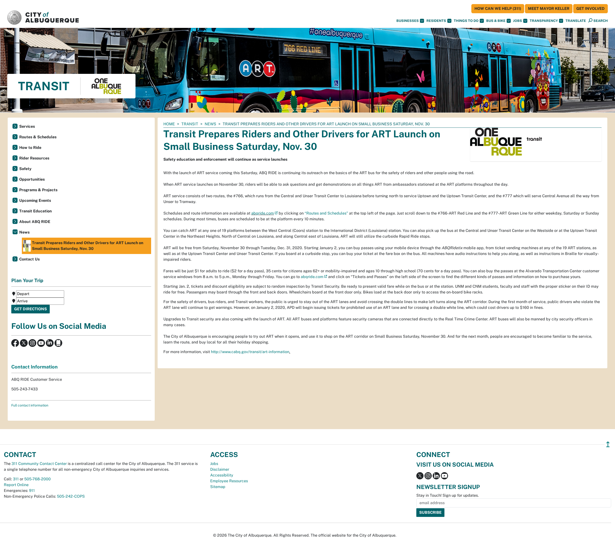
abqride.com (262, 213)
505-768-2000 (37, 479)
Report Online (16, 485)
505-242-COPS (71, 496)
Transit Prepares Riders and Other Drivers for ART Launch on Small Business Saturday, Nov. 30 (87, 246)
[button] (576, 20)
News (210, 124)
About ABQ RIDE (34, 221)
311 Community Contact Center (39, 463)
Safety (25, 168)
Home (169, 124)
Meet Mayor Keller (548, 8)
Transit (189, 124)
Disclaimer (219, 469)
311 (16, 479)
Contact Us (29, 259)
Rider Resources (34, 158)
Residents (436, 21)
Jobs (517, 21)
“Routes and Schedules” (326, 213)
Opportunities (32, 179)
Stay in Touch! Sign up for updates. (447, 495)
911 (32, 490)
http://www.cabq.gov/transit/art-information (250, 351)
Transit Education (35, 211)
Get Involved (590, 8)
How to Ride (30, 147)
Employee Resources (229, 481)
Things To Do (466, 21)
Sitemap (217, 486)
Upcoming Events (35, 200)
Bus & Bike (495, 21)
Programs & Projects (38, 190)
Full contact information (29, 405)
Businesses (407, 21)
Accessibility (221, 475)
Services (27, 126)
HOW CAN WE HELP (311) (497, 8)
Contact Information (34, 367)
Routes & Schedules (37, 137)
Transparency (544, 21)
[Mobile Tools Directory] (58, 342)
